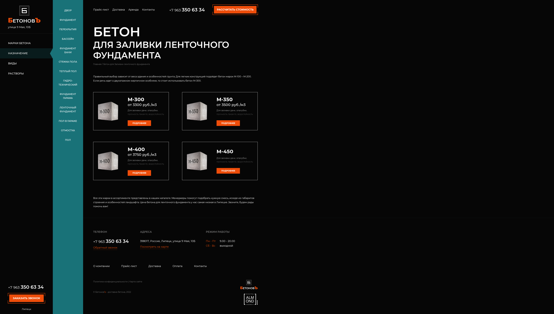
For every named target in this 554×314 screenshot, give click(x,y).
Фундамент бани (68, 50)
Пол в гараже (68, 121)
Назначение (18, 53)
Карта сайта (135, 281)
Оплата (178, 266)
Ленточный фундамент (68, 109)
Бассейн (68, 39)
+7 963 (26, 287)
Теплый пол (68, 71)
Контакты (148, 9)
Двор (68, 10)
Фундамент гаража (68, 96)
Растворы (16, 73)
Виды (12, 63)
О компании (101, 266)
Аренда (133, 9)
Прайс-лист (101, 9)
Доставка (118, 9)
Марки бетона (19, 43)
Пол (68, 140)
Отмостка (68, 130)
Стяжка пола (68, 61)
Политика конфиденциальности (110, 281)
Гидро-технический (68, 82)
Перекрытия (67, 29)
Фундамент (68, 20)
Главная (97, 64)
